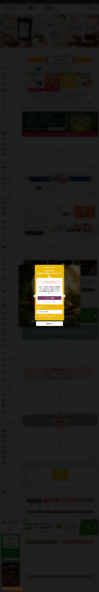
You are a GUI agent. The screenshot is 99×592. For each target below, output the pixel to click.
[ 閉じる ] (49, 324)
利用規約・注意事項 (43, 311)
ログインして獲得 (49, 298)
